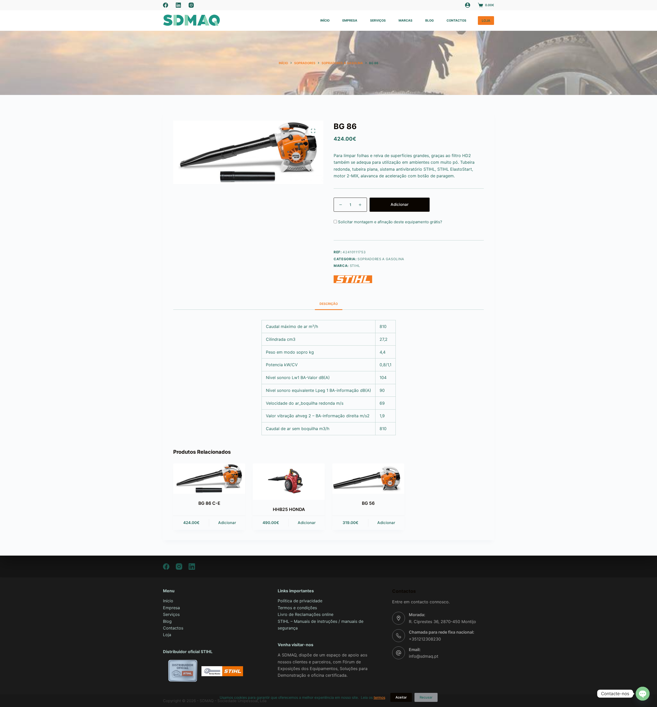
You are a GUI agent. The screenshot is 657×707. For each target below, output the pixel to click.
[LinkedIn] (178, 5)
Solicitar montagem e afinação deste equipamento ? (389, 221)
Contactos (456, 20)
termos (379, 697)
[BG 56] (368, 478)
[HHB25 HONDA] (289, 481)
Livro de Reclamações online (305, 614)
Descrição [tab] (329, 304)
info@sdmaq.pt (423, 656)
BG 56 (368, 503)
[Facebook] (165, 5)
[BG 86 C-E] (209, 478)
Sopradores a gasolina (381, 259)
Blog (429, 20)
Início (325, 20)
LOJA (486, 20)
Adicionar (400, 204)
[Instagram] (191, 5)
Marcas (405, 20)
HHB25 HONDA (289, 509)
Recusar (426, 697)
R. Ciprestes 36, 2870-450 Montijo (442, 621)
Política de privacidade (300, 600)
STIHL (355, 266)
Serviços (378, 20)
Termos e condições (297, 607)
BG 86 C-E (209, 503)
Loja (167, 634)
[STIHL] (353, 279)
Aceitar (401, 697)
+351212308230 (425, 639)
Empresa (349, 20)
